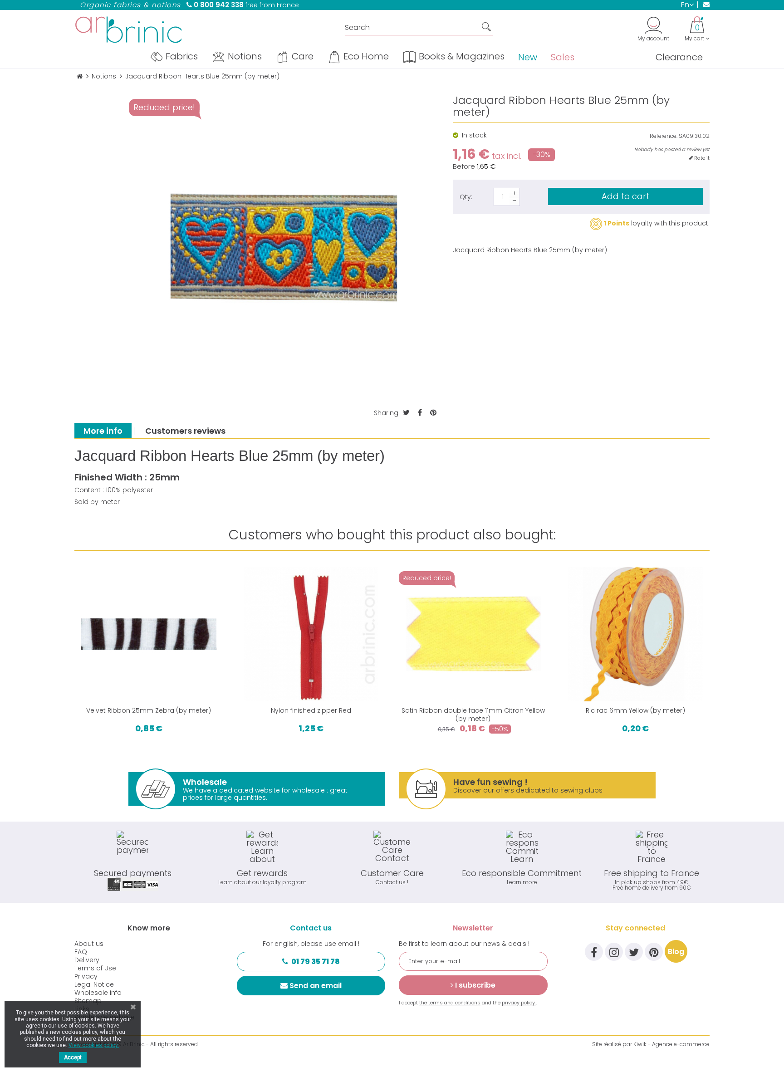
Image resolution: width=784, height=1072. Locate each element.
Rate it (701, 158)
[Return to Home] (79, 76)
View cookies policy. (94, 1045)
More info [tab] (102, 430)
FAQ (80, 951)
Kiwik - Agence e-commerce (671, 1044)
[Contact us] (703, 4)
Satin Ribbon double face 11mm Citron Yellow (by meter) (473, 714)
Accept (73, 1057)
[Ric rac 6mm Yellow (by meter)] (635, 634)
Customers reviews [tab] (185, 430)
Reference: (663, 136)
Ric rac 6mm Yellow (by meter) (635, 710)
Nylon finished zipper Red (311, 710)
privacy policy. (519, 1002)
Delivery (86, 960)
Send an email (315, 985)
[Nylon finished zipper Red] (311, 634)
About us (88, 943)
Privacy (86, 976)
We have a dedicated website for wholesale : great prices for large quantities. (265, 789)
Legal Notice (94, 984)
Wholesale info (98, 992)
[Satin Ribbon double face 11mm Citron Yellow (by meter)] (473, 634)
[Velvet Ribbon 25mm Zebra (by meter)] (148, 634)
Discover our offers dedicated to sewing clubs (528, 785)
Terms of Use (95, 968)
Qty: (466, 196)
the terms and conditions (449, 1002)
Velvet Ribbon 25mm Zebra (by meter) (148, 710)
